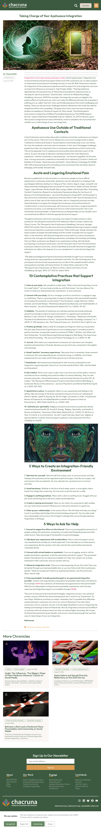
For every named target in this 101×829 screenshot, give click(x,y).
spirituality (46, 627)
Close (50, 824)
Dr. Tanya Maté (10, 74)
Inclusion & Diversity (62, 669)
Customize (37, 824)
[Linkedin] (84, 801)
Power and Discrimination (15, 720)
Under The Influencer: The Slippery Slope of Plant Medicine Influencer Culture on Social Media (25, 675)
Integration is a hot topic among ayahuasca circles (44, 78)
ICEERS (73, 589)
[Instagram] (79, 801)
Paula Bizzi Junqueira (34, 720)
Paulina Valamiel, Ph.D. (80, 669)
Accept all (10, 824)
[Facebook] (92, 801)
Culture (8, 669)
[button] (96, 5)
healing (38, 627)
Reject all (24, 824)
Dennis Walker (19, 669)
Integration (9, 77)
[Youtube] (97, 801)
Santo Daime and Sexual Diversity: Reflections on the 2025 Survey (71, 676)
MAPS (37, 583)
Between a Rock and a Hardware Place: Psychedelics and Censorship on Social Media (24, 729)
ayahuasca (31, 627)
